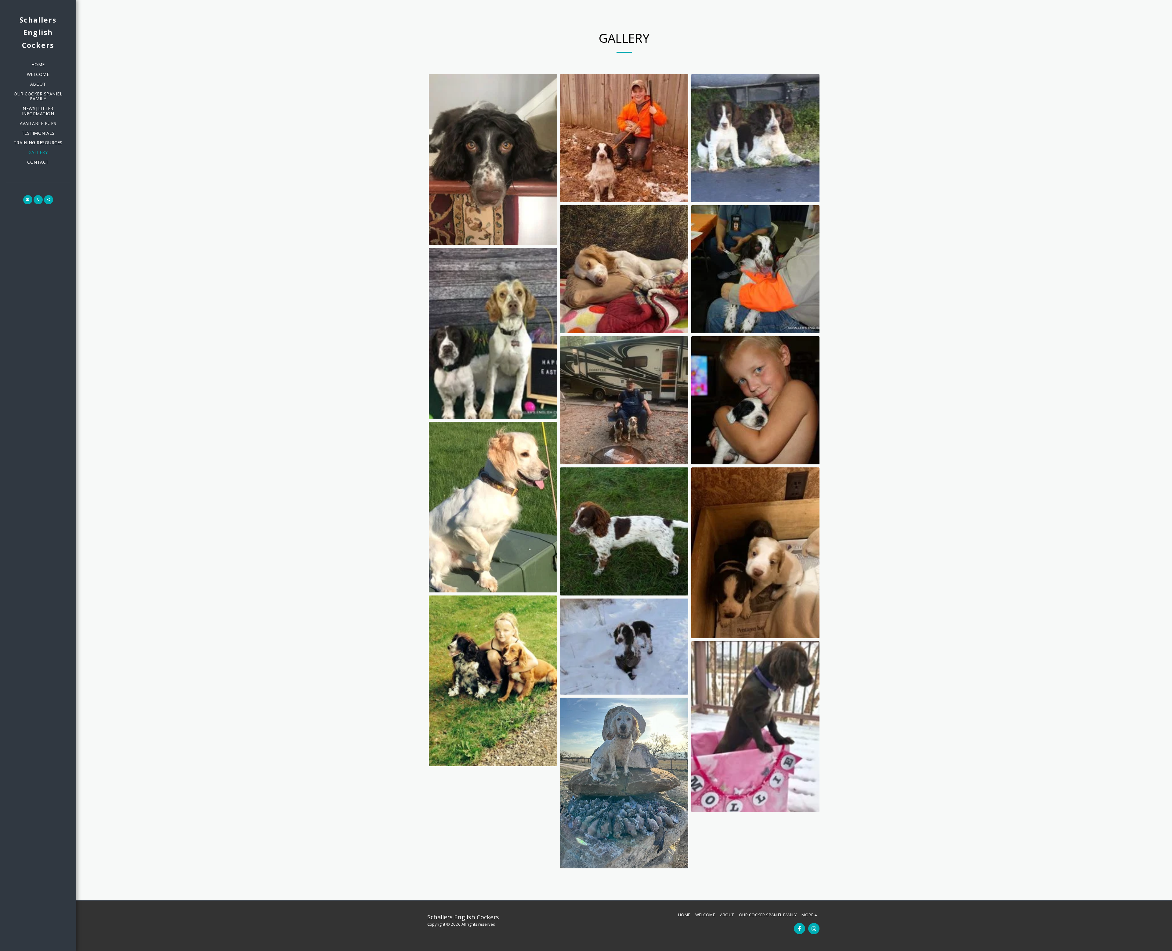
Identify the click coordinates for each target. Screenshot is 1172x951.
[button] (27, 199)
